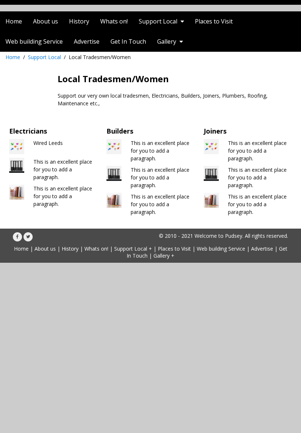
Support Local (44, 57)
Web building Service (221, 248)
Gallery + (163, 255)
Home (13, 57)
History (70, 248)
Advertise (262, 248)
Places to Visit (174, 248)
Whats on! (96, 248)
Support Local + (133, 248)
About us (45, 248)
